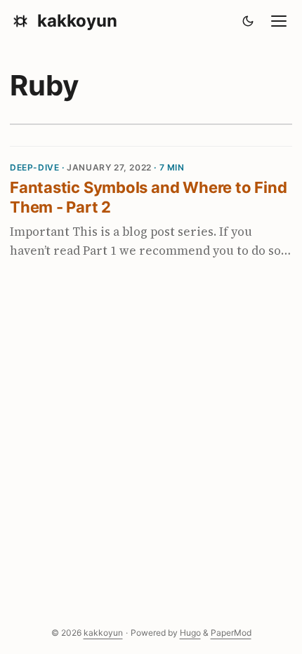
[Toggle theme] (248, 21)
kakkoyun (77, 21)
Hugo (190, 632)
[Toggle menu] (278, 21)
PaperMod (231, 632)
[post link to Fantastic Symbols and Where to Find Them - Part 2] (151, 214)
